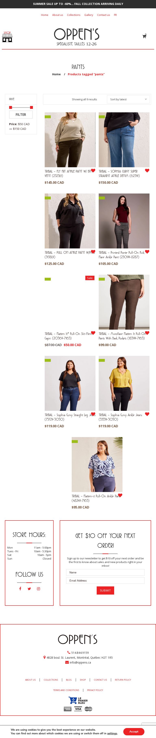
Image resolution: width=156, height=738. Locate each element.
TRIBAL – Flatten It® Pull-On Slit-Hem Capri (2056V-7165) (68, 335)
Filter (21, 114)
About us (57, 15)
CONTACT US (100, 679)
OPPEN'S (76, 34)
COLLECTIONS (51, 679)
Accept (133, 732)
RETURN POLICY (123, 679)
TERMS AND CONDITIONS (66, 690)
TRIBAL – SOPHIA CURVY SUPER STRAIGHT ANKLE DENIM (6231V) (119, 173)
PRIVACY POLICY (95, 690)
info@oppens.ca (80, 662)
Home (44, 15)
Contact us (103, 15)
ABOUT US (30, 679)
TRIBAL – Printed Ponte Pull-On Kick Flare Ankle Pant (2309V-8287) (121, 254)
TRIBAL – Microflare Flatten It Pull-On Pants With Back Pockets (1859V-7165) (122, 335)
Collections (73, 15)
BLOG (69, 679)
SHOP (83, 679)
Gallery (88, 15)
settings (112, 733)
